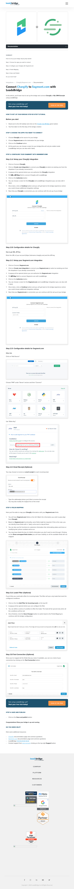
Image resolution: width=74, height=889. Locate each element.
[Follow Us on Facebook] (24, 880)
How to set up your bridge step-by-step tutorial (18, 59)
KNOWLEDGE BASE (23, 741)
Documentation (13, 46)
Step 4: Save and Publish (12, 73)
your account (26, 743)
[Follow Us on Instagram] (30, 880)
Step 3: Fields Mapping (12, 69)
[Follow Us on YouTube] (43, 880)
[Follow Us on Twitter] (49, 880)
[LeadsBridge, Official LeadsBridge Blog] (12, 3)
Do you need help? (11, 77)
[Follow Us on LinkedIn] (36, 880)
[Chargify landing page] (21, 27)
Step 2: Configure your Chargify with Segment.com (19, 66)
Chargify (11, 737)
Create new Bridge (43, 124)
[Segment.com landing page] (52, 27)
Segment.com (12, 739)
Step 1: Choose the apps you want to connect (18, 62)
